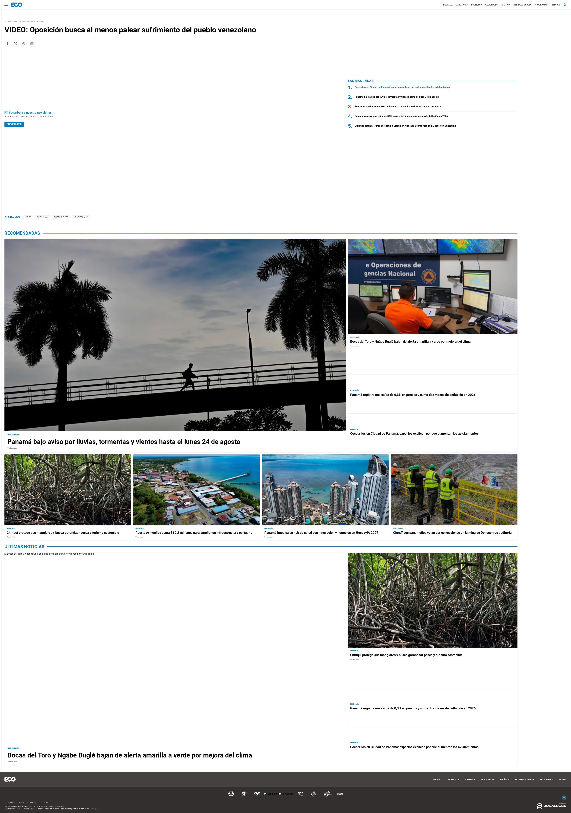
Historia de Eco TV (39, 803)
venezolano (81, 217)
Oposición (42, 217)
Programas (541, 5)
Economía (476, 5)
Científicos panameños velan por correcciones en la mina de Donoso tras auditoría (452, 533)
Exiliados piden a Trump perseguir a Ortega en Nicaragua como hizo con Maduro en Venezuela (405, 125)
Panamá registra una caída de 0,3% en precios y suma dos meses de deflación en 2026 (401, 116)
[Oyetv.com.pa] (257, 796)
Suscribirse (14, 124)
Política (505, 5)
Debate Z (447, 5)
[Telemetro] (231, 796)
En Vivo (556, 5)
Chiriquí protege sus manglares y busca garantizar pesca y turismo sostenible (63, 533)
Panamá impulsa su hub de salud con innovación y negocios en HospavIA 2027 (321, 533)
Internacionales (522, 5)
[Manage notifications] (564, 797)
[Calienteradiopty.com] (313, 796)
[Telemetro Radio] (326, 796)
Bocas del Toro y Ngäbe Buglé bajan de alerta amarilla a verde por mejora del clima (410, 341)
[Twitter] (15, 43)
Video (28, 217)
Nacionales (491, 5)
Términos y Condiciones (16, 803)
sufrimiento (61, 217)
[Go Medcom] (286, 793)
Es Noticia (460, 5)
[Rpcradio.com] (300, 796)
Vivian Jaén (12, 448)
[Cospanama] (271, 793)
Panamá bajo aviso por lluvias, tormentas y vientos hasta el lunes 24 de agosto (397, 96)
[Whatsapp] (23, 43)
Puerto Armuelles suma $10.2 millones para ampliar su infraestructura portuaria (398, 106)
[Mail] (31, 43)
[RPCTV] (244, 796)
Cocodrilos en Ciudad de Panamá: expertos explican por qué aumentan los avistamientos (402, 87)
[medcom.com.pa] (339, 796)
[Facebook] (7, 43)
